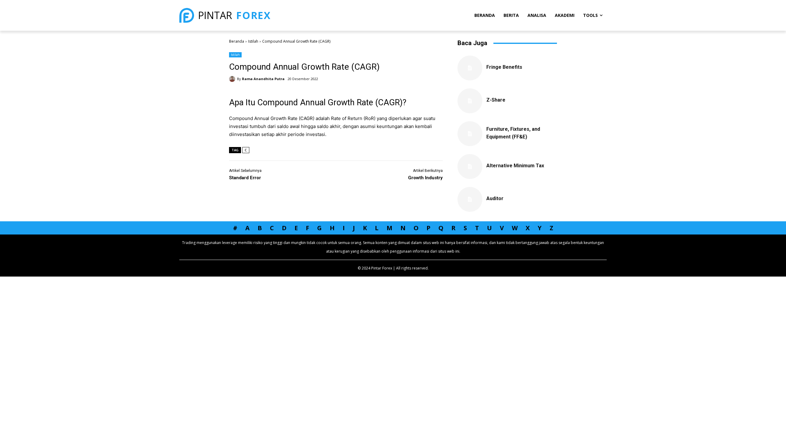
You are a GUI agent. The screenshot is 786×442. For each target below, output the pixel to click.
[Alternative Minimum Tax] (469, 166)
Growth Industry (425, 177)
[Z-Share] (469, 100)
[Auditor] (469, 199)
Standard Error (245, 177)
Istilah (253, 41)
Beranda (236, 41)
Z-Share (495, 100)
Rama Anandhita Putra (263, 78)
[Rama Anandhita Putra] (233, 79)
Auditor (495, 198)
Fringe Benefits (504, 67)
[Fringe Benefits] (469, 68)
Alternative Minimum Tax (515, 166)
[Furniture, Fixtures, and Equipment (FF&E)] (469, 133)
